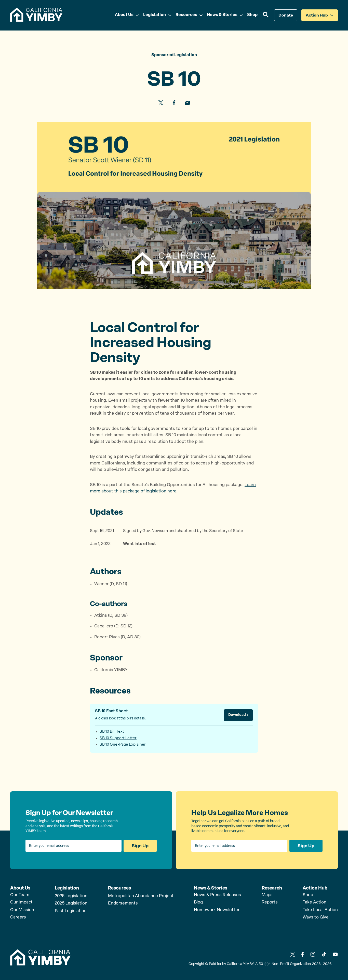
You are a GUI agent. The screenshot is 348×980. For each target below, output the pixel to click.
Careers (18, 917)
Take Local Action (320, 910)
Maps (267, 895)
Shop (308, 895)
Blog (198, 902)
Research (272, 888)
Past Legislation (71, 911)
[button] (266, 15)
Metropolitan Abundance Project (140, 896)
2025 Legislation (71, 903)
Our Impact (21, 902)
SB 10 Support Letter (118, 738)
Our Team (19, 895)
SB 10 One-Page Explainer (123, 745)
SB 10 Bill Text (112, 732)
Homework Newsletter (216, 910)
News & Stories (210, 888)
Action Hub (315, 888)
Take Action (314, 902)
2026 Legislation (71, 896)
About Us (20, 888)
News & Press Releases (217, 895)
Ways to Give (316, 917)
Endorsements (123, 903)
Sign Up (140, 846)
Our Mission (22, 910)
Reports (270, 902)
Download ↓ (238, 715)
